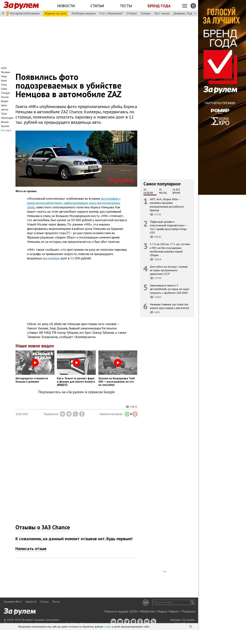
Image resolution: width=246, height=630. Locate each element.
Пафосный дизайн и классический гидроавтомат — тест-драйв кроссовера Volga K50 (169, 227)
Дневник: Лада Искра (188, 13)
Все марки (6, 130)
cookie (107, 626)
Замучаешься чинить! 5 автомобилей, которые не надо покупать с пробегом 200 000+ (169, 289)
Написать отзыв (30, 548)
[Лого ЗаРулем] (21, 5)
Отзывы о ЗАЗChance (42, 527)
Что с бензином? (111, 13)
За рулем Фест (13, 601)
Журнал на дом (55, 13)
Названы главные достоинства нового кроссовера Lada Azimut (169, 306)
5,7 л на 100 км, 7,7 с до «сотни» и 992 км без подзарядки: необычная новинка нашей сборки (170, 249)
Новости (66, 5)
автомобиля (51, 258)
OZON (133, 611)
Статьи (97, 5)
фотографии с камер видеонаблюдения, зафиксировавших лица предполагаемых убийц (73, 202)
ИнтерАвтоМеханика (24, 13)
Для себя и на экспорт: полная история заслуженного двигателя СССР (168, 270)
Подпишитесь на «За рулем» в (76, 392)
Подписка (188, 611)
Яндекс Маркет (168, 611)
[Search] (192, 602)
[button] (191, 627)
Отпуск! (131, 13)
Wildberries (147, 611)
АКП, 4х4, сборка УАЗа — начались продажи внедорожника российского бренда (167, 204)
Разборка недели (83, 13)
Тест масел (162, 13)
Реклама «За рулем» (182, 620)
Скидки (146, 13)
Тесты (126, 5)
